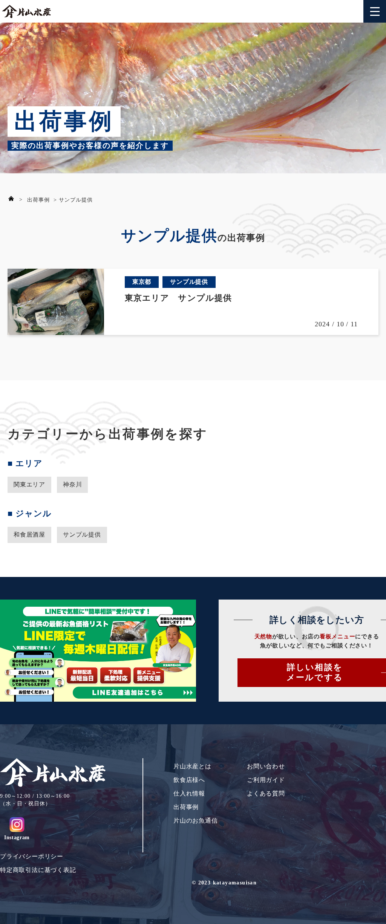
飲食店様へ (189, 780)
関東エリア (29, 484)
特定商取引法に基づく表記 (38, 870)
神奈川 (72, 484)
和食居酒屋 (29, 534)
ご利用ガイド (266, 780)
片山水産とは (192, 766)
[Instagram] (17, 824)
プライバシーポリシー (31, 856)
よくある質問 (266, 793)
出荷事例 (38, 200)
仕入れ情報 (189, 793)
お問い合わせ (266, 766)
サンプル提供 (82, 534)
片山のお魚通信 (195, 820)
